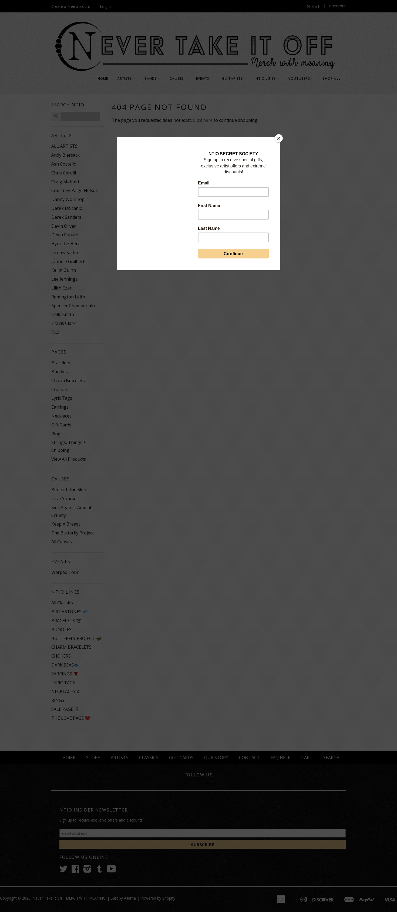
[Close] (279, 138)
